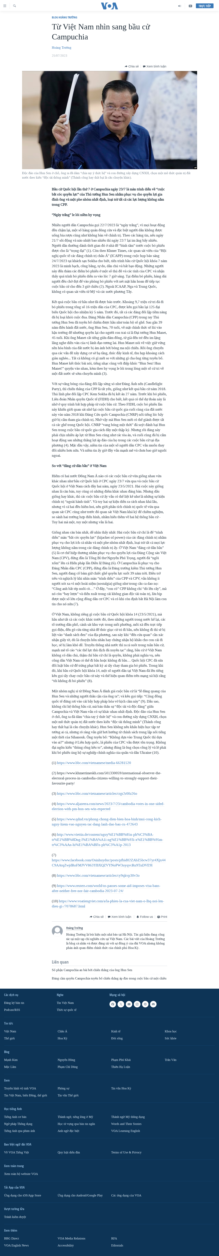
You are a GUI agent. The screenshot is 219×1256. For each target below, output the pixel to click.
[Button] (132, 66)
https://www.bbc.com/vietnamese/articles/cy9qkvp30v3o (98, 875)
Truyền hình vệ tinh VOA (20, 1088)
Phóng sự (63, 1088)
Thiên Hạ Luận (120, 1067)
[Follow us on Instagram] (137, 1004)
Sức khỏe (170, 1038)
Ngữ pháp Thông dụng (18, 1124)
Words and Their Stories (126, 1124)
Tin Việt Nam (65, 1003)
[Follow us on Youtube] (129, 1004)
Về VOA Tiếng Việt (16, 1152)
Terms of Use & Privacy (126, 1152)
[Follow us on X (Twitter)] (121, 1004)
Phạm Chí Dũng (68, 1067)
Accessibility (66, 1245)
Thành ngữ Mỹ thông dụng (128, 1117)
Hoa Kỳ (62, 1038)
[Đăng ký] (153, 1004)
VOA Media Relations (71, 1238)
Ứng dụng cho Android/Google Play (80, 1195)
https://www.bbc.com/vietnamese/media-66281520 (94, 762)
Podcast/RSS (12, 1010)
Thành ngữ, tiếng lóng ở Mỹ (75, 1117)
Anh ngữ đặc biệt (68, 1131)
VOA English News (16, 1245)
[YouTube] (190, 6)
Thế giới (9, 1038)
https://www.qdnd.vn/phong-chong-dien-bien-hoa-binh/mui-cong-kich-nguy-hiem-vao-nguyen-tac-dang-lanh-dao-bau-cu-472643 (107, 822)
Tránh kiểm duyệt (15, 1217)
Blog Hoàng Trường (64, 17)
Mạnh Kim (11, 1060)
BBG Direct (11, 1238)
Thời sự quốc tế (66, 1010)
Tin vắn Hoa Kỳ (121, 1088)
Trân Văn (170, 1060)
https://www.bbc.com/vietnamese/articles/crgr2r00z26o (97, 793)
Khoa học (171, 1031)
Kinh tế (115, 1031)
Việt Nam (10, 1031)
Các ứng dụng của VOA (126, 1195)
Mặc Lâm (10, 1067)
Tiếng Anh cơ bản (15, 1117)
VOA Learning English (125, 1131)
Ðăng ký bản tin (14, 1003)
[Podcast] (145, 1004)
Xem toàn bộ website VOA (21, 1174)
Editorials (117, 1245)
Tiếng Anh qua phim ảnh (19, 1131)
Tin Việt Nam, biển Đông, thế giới (25, 1095)
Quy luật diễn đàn (69, 1152)
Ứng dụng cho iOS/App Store (22, 1195)
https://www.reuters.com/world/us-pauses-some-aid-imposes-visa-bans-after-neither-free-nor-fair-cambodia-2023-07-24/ (106, 888)
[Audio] (180, 6)
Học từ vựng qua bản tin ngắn (76, 1124)
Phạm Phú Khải (121, 1060)
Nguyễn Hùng (66, 1060)
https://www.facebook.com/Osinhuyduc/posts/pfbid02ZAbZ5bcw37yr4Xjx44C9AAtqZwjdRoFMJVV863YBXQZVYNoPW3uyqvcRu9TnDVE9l (109, 863)
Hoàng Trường (61, 48)
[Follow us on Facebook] (113, 1004)
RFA (114, 1238)
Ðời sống (117, 1038)
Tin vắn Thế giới (68, 1095)
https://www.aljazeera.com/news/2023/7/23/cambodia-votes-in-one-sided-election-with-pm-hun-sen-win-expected (108, 806)
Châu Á (62, 1031)
